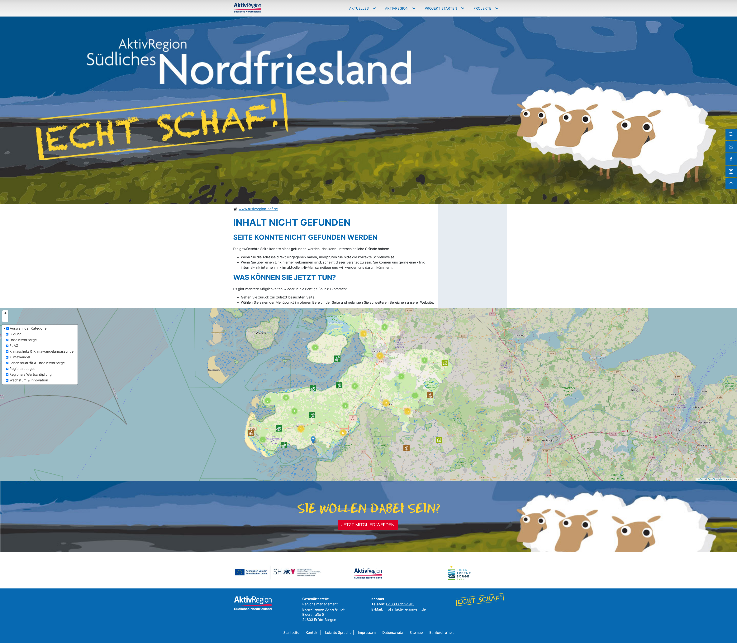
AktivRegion (397, 8)
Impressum (367, 633)
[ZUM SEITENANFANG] (731, 183)
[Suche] (731, 134)
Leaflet (700, 479)
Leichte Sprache (338, 633)
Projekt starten (441, 8)
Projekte (482, 8)
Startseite (291, 633)
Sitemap (416, 633)
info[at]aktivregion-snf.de (405, 609)
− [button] (5, 319)
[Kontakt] (731, 146)
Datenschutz (392, 633)
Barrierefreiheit (441, 633)
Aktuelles (359, 8)
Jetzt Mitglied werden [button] (367, 524)
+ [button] (5, 313)
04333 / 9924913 (400, 604)
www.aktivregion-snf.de (258, 209)
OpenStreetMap (715, 479)
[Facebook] (731, 159)
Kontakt (312, 633)
